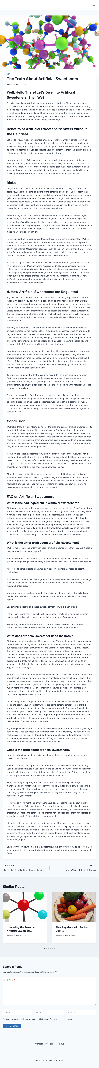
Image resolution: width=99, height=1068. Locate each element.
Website (72, 1012)
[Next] (92, 919)
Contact (39, 1044)
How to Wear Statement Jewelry (80, 868)
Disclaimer (50, 1044)
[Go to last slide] (7, 919)
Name (7, 1012)
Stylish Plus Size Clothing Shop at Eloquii (22, 868)
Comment (9, 980)
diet (8, 74)
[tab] (44, 948)
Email (39, 1012)
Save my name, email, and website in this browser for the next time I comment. (40, 1019)
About (61, 1044)
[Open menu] (94, 5)
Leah (11, 84)
